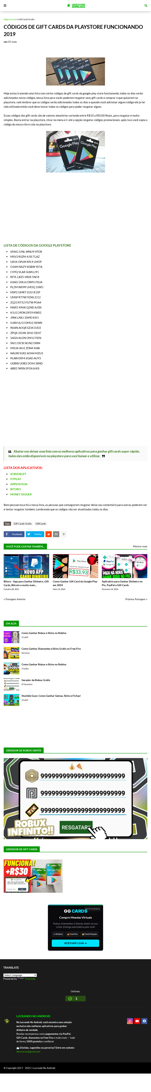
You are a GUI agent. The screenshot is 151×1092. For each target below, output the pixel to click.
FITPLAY (15, 479)
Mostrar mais (140, 546)
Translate (30, 978)
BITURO (15, 489)
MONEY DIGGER (21, 494)
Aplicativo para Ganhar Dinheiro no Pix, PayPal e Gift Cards (122, 583)
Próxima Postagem (135, 599)
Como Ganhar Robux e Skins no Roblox (44, 632)
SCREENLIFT (18, 474)
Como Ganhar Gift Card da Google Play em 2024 (75, 583)
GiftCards (41, 523)
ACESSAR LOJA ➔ (75, 943)
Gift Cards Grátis (26, 19)
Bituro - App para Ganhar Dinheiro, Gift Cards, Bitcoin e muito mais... (26, 583)
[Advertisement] (75, 208)
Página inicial (10, 19)
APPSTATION (18, 484)
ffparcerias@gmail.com (28, 1051)
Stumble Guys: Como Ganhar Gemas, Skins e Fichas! (51, 695)
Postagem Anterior (16, 599)
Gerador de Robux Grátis (36, 680)
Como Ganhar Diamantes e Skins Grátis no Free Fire (51, 648)
